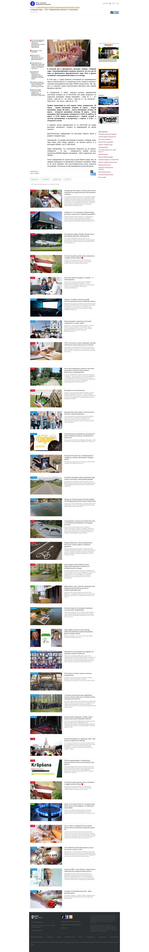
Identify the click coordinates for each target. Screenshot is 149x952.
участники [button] (67, 179)
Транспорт (50, 937)
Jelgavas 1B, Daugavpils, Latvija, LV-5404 (43, 925)
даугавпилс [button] (34, 179)
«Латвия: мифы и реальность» (107, 136)
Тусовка (116, 942)
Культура (81, 942)
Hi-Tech (81, 937)
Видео (86, 942)
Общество (105, 942)
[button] (118, 3)
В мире (59, 937)
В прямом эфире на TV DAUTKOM (108, 159)
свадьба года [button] (57, 179)
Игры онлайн (102, 177)
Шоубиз (111, 942)
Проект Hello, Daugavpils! (105, 142)
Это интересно (114, 937)
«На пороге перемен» (104, 139)
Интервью (92, 942)
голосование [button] (45, 179)
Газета (32, 944)
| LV (115, 3)
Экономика (98, 942)
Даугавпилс (44, 942)
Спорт (76, 942)
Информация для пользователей (70, 921)
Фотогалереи (102, 937)
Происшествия (69, 942)
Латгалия (51, 942)
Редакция (63, 928)
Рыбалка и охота (70, 937)
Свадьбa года (91, 937)
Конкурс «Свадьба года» (105, 144)
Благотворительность (104, 172)
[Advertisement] (74, 28)
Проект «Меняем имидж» (105, 157)
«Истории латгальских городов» (107, 134)
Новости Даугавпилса (37, 937)
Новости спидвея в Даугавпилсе (107, 162)
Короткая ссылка (34, 12)
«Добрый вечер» (103, 154)
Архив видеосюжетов (104, 165)
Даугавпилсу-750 (35, 942)
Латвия (56, 942)
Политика (62, 942)
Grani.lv (36, 171)
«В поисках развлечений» (105, 174)
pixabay (36, 173)
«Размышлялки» (103, 147)
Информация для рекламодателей (71, 924)
